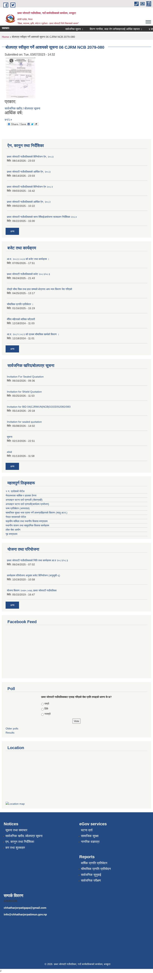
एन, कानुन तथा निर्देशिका (19, 842)
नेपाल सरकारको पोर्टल (16, 516)
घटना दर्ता (87, 830)
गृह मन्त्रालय (11, 533)
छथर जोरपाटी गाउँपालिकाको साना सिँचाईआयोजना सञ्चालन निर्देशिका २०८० (42, 216)
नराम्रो (47, 713)
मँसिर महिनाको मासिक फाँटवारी (21, 319)
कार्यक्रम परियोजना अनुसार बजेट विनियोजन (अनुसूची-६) (33, 575)
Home (5, 36)
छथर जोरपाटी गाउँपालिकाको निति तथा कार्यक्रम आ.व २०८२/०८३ (37, 560)
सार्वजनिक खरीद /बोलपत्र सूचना (24, 836)
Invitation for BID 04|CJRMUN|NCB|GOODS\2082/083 (39, 406)
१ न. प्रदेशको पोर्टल (15, 491)
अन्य (12, 231)
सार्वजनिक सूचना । (70, 28)
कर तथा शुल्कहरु (15, 847)
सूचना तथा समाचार (16, 830)
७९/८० (8, 119)
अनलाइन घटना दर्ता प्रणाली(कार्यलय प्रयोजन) (27, 504)
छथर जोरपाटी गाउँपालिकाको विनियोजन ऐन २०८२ (30, 186)
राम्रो (46, 703)
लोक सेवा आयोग (13, 529)
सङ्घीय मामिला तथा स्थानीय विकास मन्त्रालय (27, 521)
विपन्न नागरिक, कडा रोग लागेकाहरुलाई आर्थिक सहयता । (111, 28)
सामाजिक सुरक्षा (90, 836)
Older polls (12, 728)
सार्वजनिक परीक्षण (91, 880)
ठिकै (46, 708)
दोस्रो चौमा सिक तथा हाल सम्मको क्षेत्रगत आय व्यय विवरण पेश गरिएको (39, 289)
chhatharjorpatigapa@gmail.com (25, 907)
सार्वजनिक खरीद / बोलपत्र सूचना (22, 108)
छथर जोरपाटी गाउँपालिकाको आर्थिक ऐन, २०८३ (29, 171)
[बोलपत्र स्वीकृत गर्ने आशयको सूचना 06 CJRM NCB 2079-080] (20, 77)
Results (10, 732)
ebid (9, 451)
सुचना (9, 436)
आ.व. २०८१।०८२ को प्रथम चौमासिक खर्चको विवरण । (33, 334)
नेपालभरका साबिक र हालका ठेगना (21, 495)
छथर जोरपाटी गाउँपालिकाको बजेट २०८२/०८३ (28, 274)
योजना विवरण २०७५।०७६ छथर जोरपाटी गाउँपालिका (32, 590)
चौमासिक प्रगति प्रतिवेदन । (20, 304)
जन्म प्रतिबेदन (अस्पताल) (18, 508)
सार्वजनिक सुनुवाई (91, 875)
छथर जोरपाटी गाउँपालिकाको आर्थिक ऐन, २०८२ (29, 201)
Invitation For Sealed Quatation (25, 376)
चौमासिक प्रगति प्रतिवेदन (96, 869)
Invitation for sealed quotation (24, 421)
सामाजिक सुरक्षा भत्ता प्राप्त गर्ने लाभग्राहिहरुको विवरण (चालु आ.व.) (36, 512)
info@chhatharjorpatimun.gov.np (25, 914)
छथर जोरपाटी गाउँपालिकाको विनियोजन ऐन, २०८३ (30, 156)
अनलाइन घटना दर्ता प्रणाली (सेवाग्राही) (24, 499)
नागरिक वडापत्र (90, 842)
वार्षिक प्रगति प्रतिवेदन (94, 863)
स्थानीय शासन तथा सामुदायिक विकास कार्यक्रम (27, 525)
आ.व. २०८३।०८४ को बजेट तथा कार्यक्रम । (28, 259)
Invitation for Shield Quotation (24, 391)
